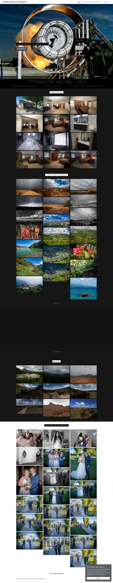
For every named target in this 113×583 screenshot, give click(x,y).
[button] (56, 303)
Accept (98, 578)
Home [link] (79, 2)
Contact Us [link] (106, 2)
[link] (15, 2)
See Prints (21, 48)
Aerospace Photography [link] (91, 2)
